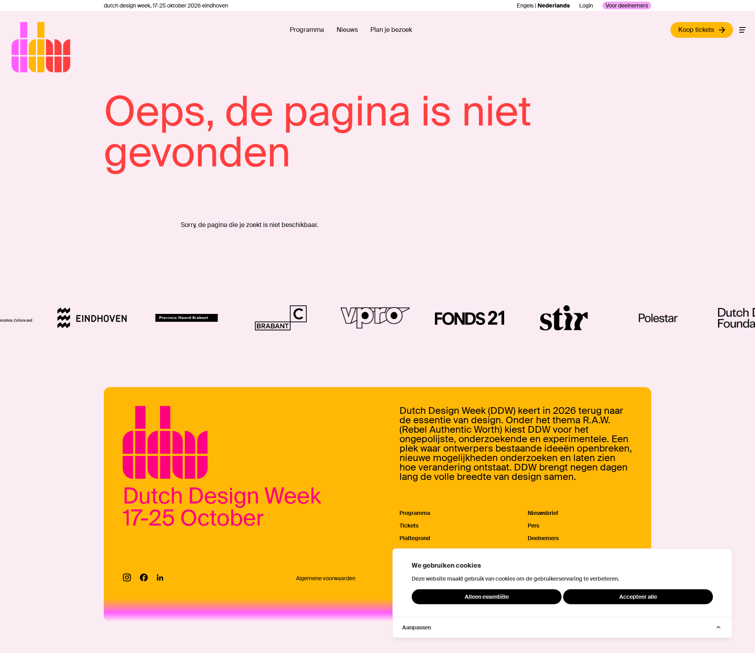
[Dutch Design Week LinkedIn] (160, 577)
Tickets (409, 525)
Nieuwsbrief (543, 512)
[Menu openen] (742, 30)
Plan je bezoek (391, 30)
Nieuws (347, 30)
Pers (533, 525)
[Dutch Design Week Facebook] (144, 577)
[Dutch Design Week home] (20, 47)
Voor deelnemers (627, 5)
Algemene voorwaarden (325, 578)
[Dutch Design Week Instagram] (127, 577)
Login (586, 5)
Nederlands (554, 5)
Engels (525, 5)
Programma (307, 30)
